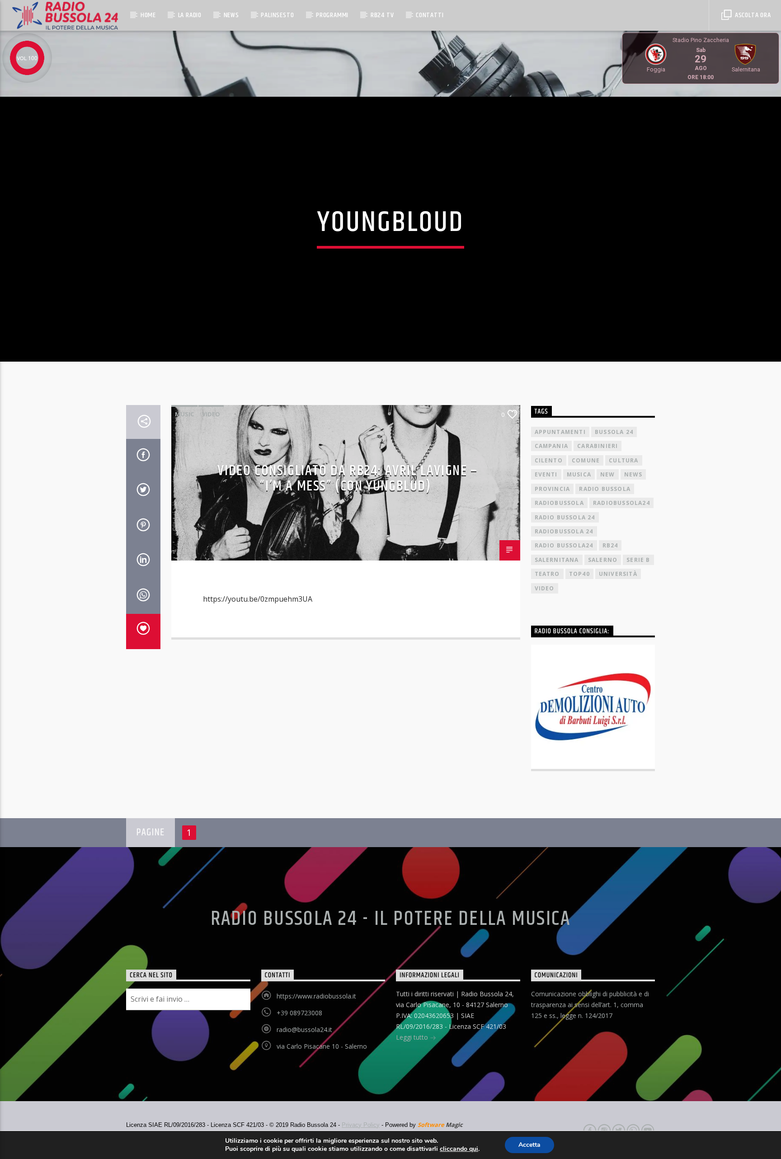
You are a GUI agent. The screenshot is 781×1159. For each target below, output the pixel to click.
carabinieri (597, 446)
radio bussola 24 (565, 517)
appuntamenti (560, 432)
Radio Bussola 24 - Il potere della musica (391, 919)
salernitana (557, 560)
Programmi (332, 15)
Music (184, 414)
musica (579, 474)
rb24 (610, 545)
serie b (638, 560)
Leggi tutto (413, 1037)
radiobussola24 (621, 503)
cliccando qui (459, 1149)
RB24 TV (382, 15)
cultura (623, 460)
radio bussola (604, 489)
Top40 (579, 574)
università (618, 574)
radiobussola (559, 503)
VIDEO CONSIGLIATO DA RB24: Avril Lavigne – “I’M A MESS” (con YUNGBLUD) (347, 479)
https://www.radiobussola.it (316, 996)
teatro (547, 574)
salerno (602, 560)
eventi (546, 474)
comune (586, 460)
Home (148, 15)
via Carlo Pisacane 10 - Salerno (322, 1046)
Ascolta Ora (752, 15)
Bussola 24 (614, 432)
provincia (552, 489)
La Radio (190, 15)
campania (552, 446)
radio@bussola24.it (304, 1029)
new (607, 474)
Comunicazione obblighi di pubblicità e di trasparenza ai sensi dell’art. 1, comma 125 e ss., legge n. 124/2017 (590, 1004)
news (633, 474)
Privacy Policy (361, 1124)
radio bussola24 (564, 545)
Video (211, 414)
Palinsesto (277, 15)
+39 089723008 (299, 1012)
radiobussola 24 (564, 531)
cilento (549, 460)
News (231, 15)
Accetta (529, 1144)
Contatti (429, 15)
